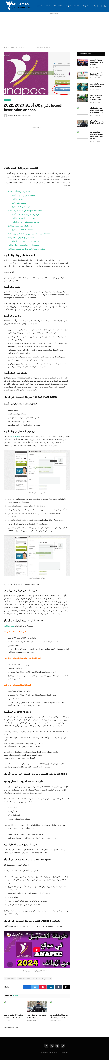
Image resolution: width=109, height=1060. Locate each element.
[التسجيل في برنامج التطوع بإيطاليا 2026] (82, 75)
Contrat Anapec (10, 979)
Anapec (68, 6)
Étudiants (76, 6)
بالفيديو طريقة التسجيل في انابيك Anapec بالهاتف (26, 249)
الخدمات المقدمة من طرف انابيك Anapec (23, 245)
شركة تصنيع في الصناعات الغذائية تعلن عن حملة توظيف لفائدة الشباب (97, 135)
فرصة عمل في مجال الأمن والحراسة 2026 (36, 1016)
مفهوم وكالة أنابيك (18, 199)
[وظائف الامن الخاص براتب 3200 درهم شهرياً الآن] (60, 1006)
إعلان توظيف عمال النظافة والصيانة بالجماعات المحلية (96, 97)
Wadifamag (13, 115)
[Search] (101, 6)
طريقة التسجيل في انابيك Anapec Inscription (25, 211)
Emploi (48, 6)
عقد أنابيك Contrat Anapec (22, 230)
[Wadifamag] (17, 6)
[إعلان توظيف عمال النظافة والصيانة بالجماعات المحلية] (82, 98)
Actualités (58, 6)
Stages (85, 6)
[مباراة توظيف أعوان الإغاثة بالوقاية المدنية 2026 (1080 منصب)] (82, 111)
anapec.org (15, 436)
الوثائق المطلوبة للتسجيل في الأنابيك (25, 214)
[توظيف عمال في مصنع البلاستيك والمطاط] (82, 86)
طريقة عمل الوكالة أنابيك (21, 207)
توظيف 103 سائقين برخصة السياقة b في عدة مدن (13, 1016)
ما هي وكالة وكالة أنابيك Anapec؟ (24, 195)
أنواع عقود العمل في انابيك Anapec (21, 226)
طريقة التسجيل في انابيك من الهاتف (25, 222)
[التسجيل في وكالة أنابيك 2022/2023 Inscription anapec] (37, 73)
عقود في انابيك (9, 626)
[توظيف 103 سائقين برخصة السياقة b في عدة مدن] (14, 1006)
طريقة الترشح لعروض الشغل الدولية (25, 241)
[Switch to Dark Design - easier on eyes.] (105, 6)
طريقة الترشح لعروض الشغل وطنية (21, 237)
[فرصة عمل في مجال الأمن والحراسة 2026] (37, 1006)
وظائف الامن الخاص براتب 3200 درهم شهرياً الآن (59, 1016)
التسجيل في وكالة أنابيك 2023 (19, 192)
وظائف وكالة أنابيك (19, 203)
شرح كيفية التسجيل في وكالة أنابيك (25, 218)
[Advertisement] (54, 30)
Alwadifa (40, 6)
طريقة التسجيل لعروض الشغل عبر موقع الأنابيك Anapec (29, 234)
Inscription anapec (24, 979)
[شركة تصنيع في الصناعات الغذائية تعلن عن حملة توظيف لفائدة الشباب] (82, 135)
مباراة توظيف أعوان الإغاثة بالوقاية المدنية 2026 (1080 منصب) (96, 110)
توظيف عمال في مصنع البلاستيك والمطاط (97, 85)
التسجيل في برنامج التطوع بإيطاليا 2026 (96, 74)
